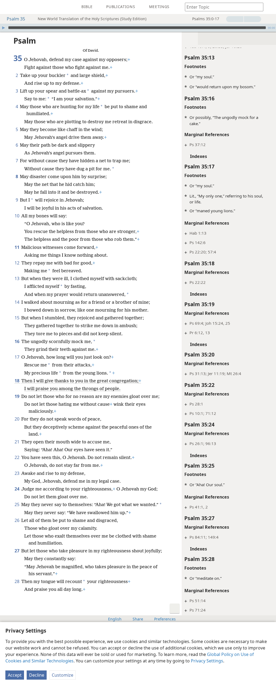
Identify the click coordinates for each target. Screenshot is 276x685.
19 (17, 396)
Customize (62, 675)
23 (17, 473)
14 (17, 302)
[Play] (3, 28)
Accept (15, 675)
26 (17, 520)
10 (17, 216)
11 (17, 247)
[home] (8, 7)
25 (17, 504)
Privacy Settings (207, 661)
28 (17, 581)
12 (17, 263)
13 (17, 278)
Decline (36, 675)
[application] (138, 28)
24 (17, 489)
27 (17, 551)
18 (17, 381)
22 (17, 457)
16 (17, 341)
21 (17, 442)
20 (17, 419)
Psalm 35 (16, 19)
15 (17, 318)
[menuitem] (8, 7)
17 (17, 357)
